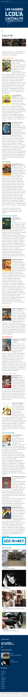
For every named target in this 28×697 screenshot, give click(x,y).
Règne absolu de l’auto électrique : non (11, 630)
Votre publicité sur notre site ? (20, 2)
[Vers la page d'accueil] (14, 15)
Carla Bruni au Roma (7, 588)
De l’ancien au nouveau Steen (9, 568)
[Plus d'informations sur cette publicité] (14, 541)
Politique (3, 673)
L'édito (2, 674)
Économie (3, 686)
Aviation (3, 688)
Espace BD (5, 43)
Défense (3, 683)
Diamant (3, 681)
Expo (2, 676)
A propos (7, 2)
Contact (11, 2)
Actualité (3, 671)
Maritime (3, 680)
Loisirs (2, 685)
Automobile (3, 678)
